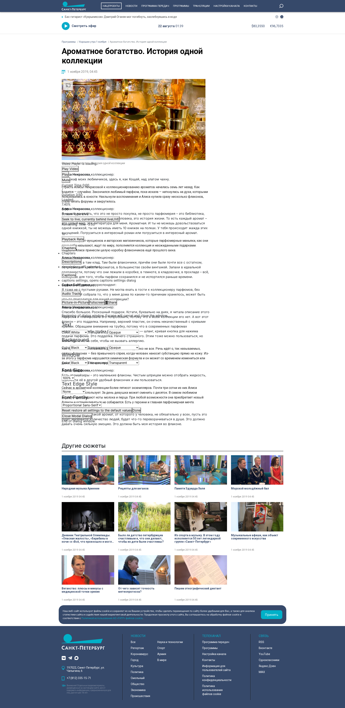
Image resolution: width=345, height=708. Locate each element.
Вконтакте (265, 648)
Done (137, 410)
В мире (162, 660)
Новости (131, 5)
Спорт (161, 648)
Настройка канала (214, 654)
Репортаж (137, 648)
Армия (161, 654)
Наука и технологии (170, 642)
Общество (137, 684)
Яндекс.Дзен (267, 666)
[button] (281, 16)
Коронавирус (139, 654)
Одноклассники (269, 660)
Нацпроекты (111, 5)
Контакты (250, 5)
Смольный (138, 678)
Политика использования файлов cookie (212, 690)
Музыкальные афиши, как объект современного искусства (254, 537)
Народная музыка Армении (80, 488)
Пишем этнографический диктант (197, 588)
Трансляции (201, 5)
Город (135, 660)
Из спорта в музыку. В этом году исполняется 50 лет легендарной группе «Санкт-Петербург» (197, 538)
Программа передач (155, 5)
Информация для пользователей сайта (216, 668)
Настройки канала (227, 5)
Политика (137, 672)
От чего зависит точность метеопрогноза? (136, 590)
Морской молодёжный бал (250, 488)
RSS (261, 642)
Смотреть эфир (84, 26)
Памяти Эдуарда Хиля (189, 488)
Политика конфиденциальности (216, 678)
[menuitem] (133, 280)
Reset (97, 410)
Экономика (138, 690)
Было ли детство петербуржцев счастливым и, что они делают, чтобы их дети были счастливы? (141, 538)
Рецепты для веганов (133, 488)
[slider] (133, 204)
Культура (137, 666)
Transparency (98, 332)
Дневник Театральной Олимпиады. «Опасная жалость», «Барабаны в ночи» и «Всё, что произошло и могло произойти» (88, 538)
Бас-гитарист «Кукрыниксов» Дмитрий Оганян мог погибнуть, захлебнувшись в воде (121, 16)
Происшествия (140, 696)
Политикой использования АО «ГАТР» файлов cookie (112, 618)
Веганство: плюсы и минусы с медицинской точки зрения (82, 590)
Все (133, 642)
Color (66, 332)
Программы (181, 5)
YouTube (264, 654)
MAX (262, 672)
